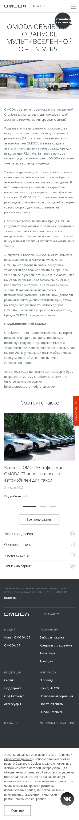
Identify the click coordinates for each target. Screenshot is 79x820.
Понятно (17, 810)
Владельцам (12, 672)
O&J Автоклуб (14, 696)
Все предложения (39, 519)
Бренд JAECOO (50, 688)
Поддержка (12, 688)
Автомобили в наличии (57, 723)
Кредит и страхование (56, 645)
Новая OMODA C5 (17, 637)
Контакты (11, 723)
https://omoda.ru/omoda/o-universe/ (29, 387)
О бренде (47, 680)
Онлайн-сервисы (51, 712)
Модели (9, 629)
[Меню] (73, 6)
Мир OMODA (48, 672)
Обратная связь (51, 704)
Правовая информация (56, 696)
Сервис (9, 680)
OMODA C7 (12, 645)
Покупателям (49, 629)
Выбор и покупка (52, 637)
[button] (29, 506)
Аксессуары (48, 653)
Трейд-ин (46, 661)
